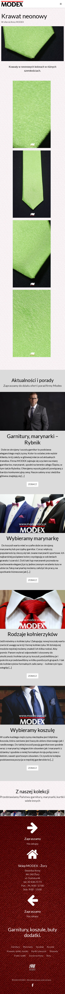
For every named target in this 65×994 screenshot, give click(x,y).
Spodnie (40, 947)
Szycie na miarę (36, 955)
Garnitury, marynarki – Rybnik (32, 439)
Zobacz (32, 484)
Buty (49, 955)
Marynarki (28, 947)
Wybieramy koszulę (32, 730)
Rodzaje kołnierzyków (33, 634)
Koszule (50, 947)
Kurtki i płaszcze (38, 951)
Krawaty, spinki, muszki (17, 951)
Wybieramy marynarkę (32, 538)
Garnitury (15, 947)
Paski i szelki (20, 955)
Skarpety (54, 951)
